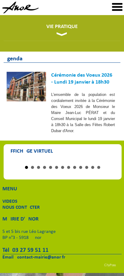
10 (80, 167)
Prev (15, 161)
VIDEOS (9, 201)
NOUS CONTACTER (21, 207)
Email (8, 257)
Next (110, 161)
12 (92, 167)
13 (98, 167)
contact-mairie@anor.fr (41, 257)
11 (86, 167)
